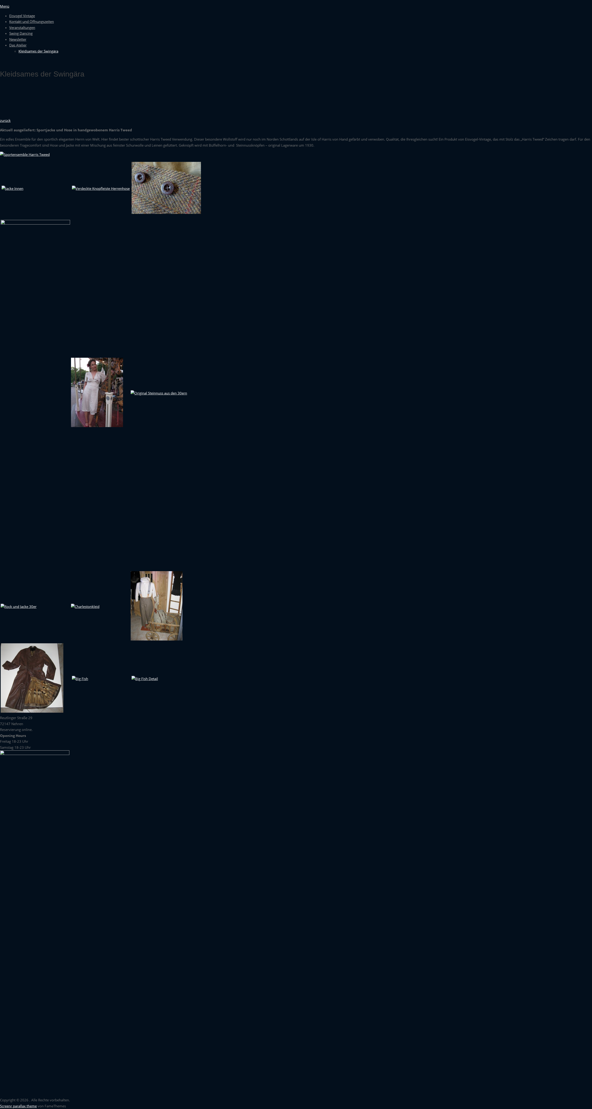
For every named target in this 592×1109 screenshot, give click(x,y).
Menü (4, 6)
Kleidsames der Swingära (38, 51)
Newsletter (17, 39)
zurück (5, 120)
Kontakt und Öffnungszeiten (31, 21)
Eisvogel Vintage (22, 15)
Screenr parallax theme (18, 1106)
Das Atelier (18, 45)
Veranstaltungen (22, 27)
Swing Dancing (21, 33)
